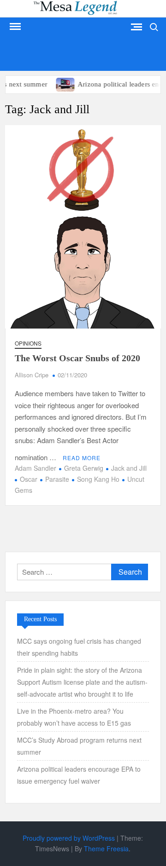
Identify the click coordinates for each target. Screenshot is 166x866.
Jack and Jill (129, 468)
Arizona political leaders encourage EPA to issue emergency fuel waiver (79, 774)
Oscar (28, 479)
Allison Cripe (31, 374)
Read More (82, 458)
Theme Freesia (106, 848)
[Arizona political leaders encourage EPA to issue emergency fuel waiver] (61, 83)
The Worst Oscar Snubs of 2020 (77, 358)
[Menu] (14, 26)
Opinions (28, 343)
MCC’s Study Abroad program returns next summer (79, 745)
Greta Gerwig (83, 468)
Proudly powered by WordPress (69, 838)
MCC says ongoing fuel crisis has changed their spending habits (79, 647)
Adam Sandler (35, 468)
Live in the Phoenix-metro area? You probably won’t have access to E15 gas (75, 716)
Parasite (57, 479)
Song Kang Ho (98, 479)
